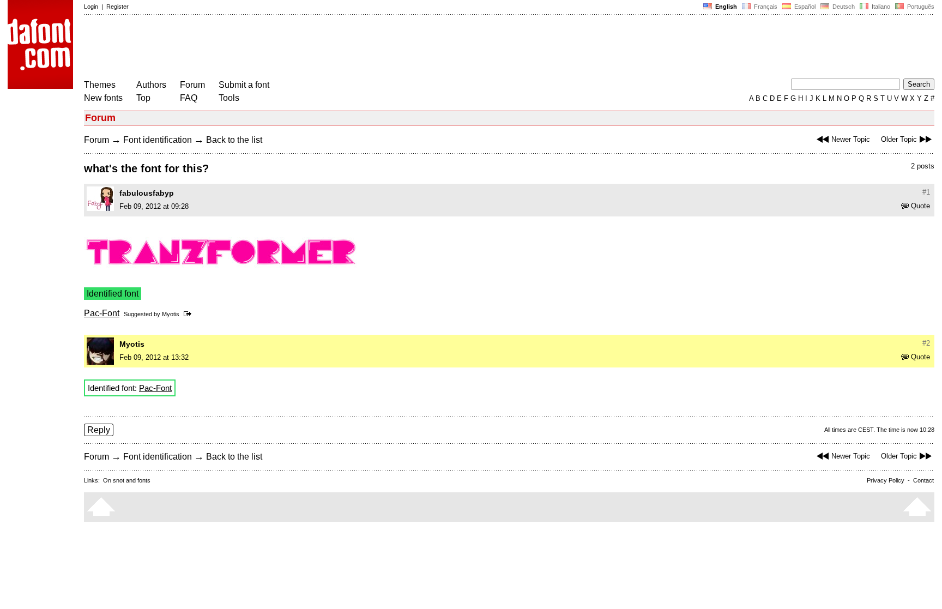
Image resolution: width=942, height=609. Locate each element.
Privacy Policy (885, 480)
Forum (192, 84)
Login (91, 6)
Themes (100, 84)
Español (804, 6)
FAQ (188, 97)
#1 (926, 192)
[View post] (189, 314)
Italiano (880, 6)
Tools (229, 97)
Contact (923, 480)
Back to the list (234, 139)
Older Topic (899, 139)
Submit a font (244, 84)
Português (919, 6)
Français (765, 6)
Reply (98, 430)
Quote (920, 206)
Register (117, 6)
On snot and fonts (126, 480)
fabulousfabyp (146, 193)
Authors (151, 84)
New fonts (103, 97)
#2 (926, 343)
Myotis (170, 314)
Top (143, 97)
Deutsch (842, 6)
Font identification (157, 139)
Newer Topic (850, 139)
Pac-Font (101, 313)
